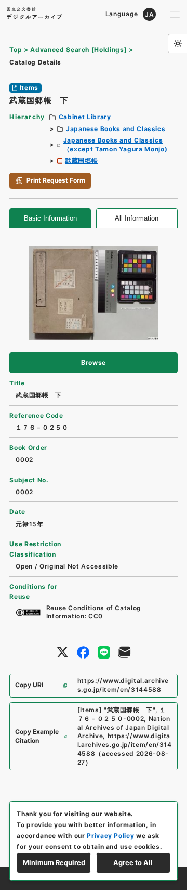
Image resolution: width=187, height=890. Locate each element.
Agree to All (133, 862)
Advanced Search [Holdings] (78, 50)
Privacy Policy (110, 836)
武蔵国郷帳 (81, 160)
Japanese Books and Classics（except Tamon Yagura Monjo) (115, 144)
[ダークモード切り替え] (177, 43)
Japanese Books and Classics (115, 129)
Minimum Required (54, 862)
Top (15, 50)
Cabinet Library (85, 117)
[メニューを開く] (175, 14)
